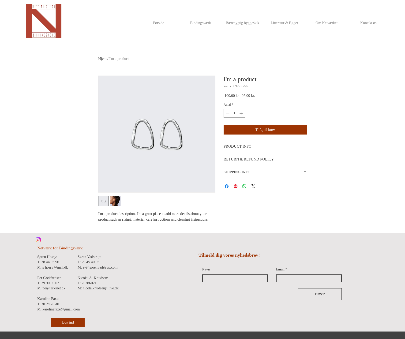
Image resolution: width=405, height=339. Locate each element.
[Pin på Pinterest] (235, 186)
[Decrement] (227, 113)
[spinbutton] (234, 113)
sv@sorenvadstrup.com (100, 267)
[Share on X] (253, 186)
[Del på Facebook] (226, 186)
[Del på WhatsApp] (244, 186)
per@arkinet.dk (53, 288)
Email (280, 269)
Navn (206, 269)
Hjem (102, 59)
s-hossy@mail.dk (55, 267)
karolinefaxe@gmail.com (61, 309)
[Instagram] (38, 240)
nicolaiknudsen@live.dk (101, 288)
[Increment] (241, 113)
